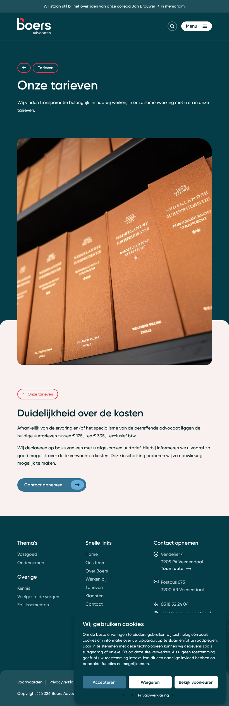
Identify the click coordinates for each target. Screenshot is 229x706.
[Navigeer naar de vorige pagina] (24, 68)
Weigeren (150, 682)
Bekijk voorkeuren (196, 682)
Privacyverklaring (153, 695)
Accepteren (104, 682)
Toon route (172, 568)
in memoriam (173, 6)
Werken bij (96, 579)
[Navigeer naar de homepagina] (34, 26)
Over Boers (96, 571)
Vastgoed (27, 554)
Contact (94, 604)
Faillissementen (33, 604)
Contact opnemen (43, 484)
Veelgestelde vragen (38, 596)
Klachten (94, 595)
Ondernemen (30, 562)
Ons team (95, 562)
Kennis (23, 588)
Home (91, 554)
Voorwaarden (29, 682)
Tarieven (94, 587)
